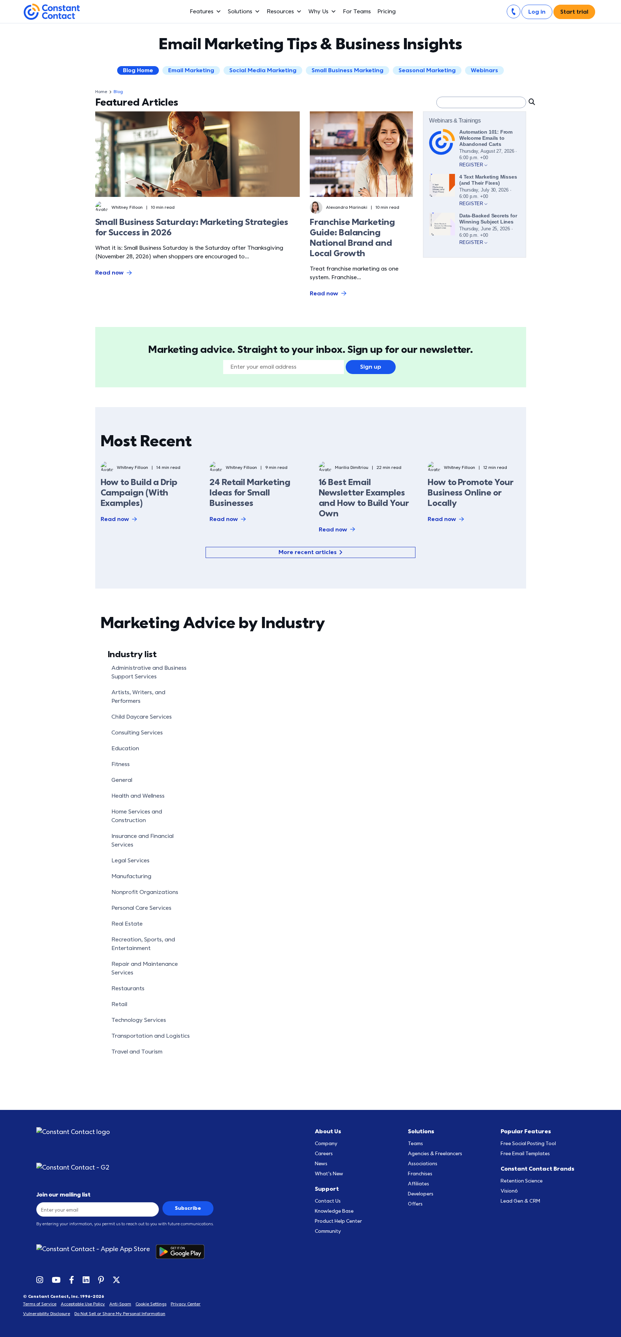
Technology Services (138, 1020)
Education (125, 748)
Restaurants (127, 988)
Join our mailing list (63, 1195)
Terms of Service (39, 1304)
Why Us (318, 11)
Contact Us (328, 1201)
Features (201, 11)
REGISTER (471, 164)
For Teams (357, 11)
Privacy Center (186, 1304)
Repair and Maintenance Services (144, 968)
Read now (109, 273)
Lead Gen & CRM (520, 1201)
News (321, 1163)
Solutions (240, 11)
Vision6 (509, 1191)
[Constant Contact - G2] (78, 1167)
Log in (537, 12)
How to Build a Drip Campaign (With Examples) (139, 492)
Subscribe (188, 1208)
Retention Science (522, 1180)
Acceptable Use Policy (83, 1304)
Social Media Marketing (262, 70)
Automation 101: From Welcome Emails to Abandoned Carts (485, 138)
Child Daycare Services (141, 717)
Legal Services (130, 861)
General (121, 780)
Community (328, 1231)
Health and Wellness (138, 796)
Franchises (420, 1173)
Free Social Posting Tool (528, 1143)
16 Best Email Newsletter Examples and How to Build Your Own (364, 497)
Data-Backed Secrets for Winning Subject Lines (488, 219)
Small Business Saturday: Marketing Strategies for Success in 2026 (191, 227)
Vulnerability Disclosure (46, 1314)
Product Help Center (338, 1221)
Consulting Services (137, 733)
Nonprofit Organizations (144, 892)
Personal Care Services (141, 908)
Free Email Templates (525, 1153)
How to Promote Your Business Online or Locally (470, 492)
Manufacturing (131, 876)
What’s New (329, 1173)
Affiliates (418, 1183)
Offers (415, 1203)
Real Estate (127, 924)
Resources (280, 11)
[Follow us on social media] (39, 1279)
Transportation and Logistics (150, 1036)
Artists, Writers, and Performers (138, 696)
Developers (420, 1193)
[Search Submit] (531, 101)
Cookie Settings (150, 1304)
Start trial (574, 12)
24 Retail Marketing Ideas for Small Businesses (250, 492)
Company (326, 1143)
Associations (422, 1163)
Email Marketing (191, 70)
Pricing (386, 11)
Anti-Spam (120, 1304)
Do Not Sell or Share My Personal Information (119, 1314)
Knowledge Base (334, 1211)
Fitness (120, 764)
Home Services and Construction (136, 816)
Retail (119, 1004)
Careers (324, 1153)
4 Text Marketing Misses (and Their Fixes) (488, 180)
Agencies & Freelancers (435, 1153)
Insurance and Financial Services (142, 840)
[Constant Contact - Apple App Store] (96, 1251)
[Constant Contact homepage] (73, 1132)
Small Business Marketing (347, 70)
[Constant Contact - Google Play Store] (183, 1251)
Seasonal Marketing (427, 70)
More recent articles (308, 552)
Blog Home (138, 70)
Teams (415, 1143)
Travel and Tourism (136, 1052)
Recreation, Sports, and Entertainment (143, 944)
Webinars (484, 70)
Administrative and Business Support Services (149, 672)
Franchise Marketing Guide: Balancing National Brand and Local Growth (352, 237)
